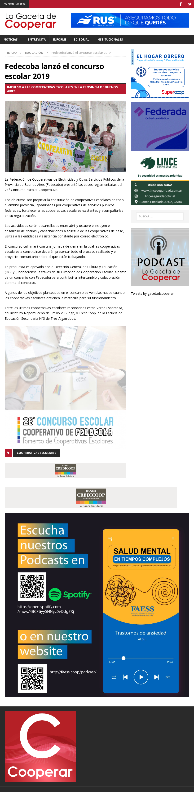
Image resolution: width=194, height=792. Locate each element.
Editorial (81, 39)
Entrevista (37, 39)
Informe (59, 39)
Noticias (11, 39)
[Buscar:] (160, 216)
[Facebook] (180, 4)
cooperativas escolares (36, 453)
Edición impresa (15, 4)
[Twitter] (190, 4)
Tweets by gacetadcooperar (152, 293)
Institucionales (110, 39)
